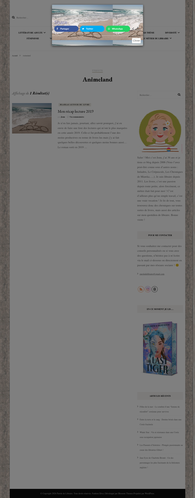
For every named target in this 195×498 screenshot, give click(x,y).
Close (136, 40)
